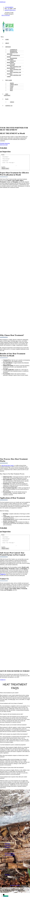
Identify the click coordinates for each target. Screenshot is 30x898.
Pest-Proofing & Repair (13, 56)
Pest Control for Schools (14, 73)
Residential (13, 51)
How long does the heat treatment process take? (11, 714)
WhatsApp (5, 896)
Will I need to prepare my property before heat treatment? (14, 734)
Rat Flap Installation (11, 64)
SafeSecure (2, 2)
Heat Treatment (7, 94)
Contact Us (8, 105)
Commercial (13, 49)
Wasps (12, 83)
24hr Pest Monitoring (11, 61)
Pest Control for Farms (14, 76)
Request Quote (5, 168)
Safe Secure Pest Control (8, 465)
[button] (9, 46)
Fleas (11, 86)
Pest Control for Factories (14, 70)
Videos (12, 102)
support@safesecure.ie (6, 814)
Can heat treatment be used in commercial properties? (13, 744)
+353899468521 (5, 796)
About (7, 43)
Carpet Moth (14, 84)
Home (7, 39)
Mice (11, 90)
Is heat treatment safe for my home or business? (11, 703)
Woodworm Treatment (12, 59)
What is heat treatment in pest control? (9, 692)
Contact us (3, 574)
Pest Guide (8, 80)
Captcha (3, 167)
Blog (6, 99)
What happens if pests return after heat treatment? (12, 767)
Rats (11, 89)
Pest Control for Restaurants (14, 67)
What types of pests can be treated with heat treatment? (13, 724)
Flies (11, 87)
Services (8, 46)
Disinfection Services (12, 53)
